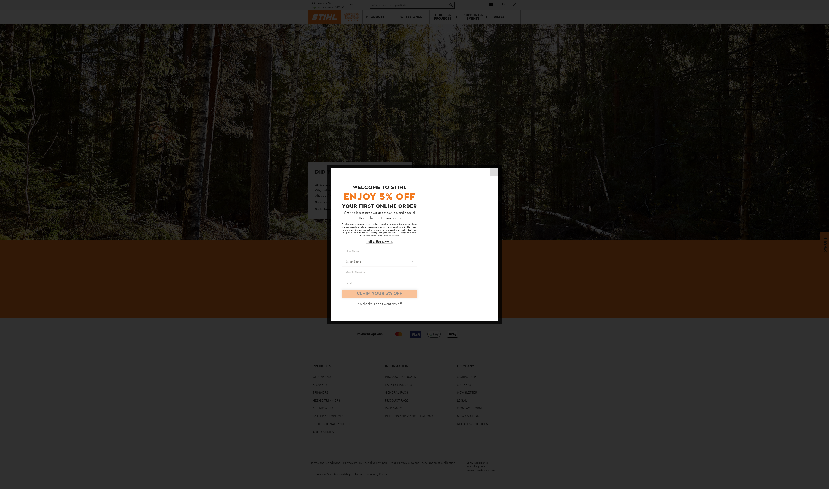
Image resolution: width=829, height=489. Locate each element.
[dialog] (414, 244)
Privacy (395, 236)
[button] (494, 172)
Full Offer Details (379, 242)
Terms (386, 236)
